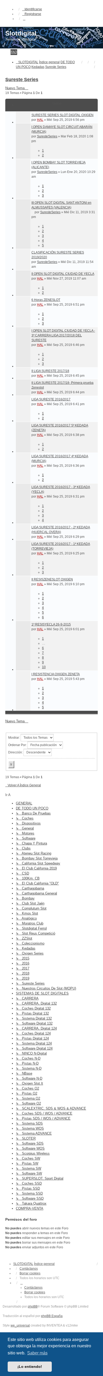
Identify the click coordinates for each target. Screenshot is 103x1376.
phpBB (33, 1306)
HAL (40, 120)
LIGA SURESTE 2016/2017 (51, 399)
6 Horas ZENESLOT (45, 300)
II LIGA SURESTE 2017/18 (50, 371)
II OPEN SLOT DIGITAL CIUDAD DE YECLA (62, 274)
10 (44, 667)
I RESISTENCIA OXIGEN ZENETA (55, 674)
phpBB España (52, 1316)
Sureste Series (21, 79)
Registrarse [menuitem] (33, 14)
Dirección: (16, 752)
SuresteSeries (47, 136)
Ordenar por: (17, 745)
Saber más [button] (37, 1353)
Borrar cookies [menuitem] (30, 1273)
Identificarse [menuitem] (33, 9)
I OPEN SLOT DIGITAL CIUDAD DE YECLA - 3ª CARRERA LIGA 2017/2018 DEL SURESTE (63, 335)
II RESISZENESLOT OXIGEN (52, 579)
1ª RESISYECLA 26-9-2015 (51, 624)
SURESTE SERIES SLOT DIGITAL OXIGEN (62, 115)
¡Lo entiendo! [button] (29, 1366)
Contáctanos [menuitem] (29, 1268)
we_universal (20, 1325)
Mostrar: (14, 737)
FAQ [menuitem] (14, 52)
